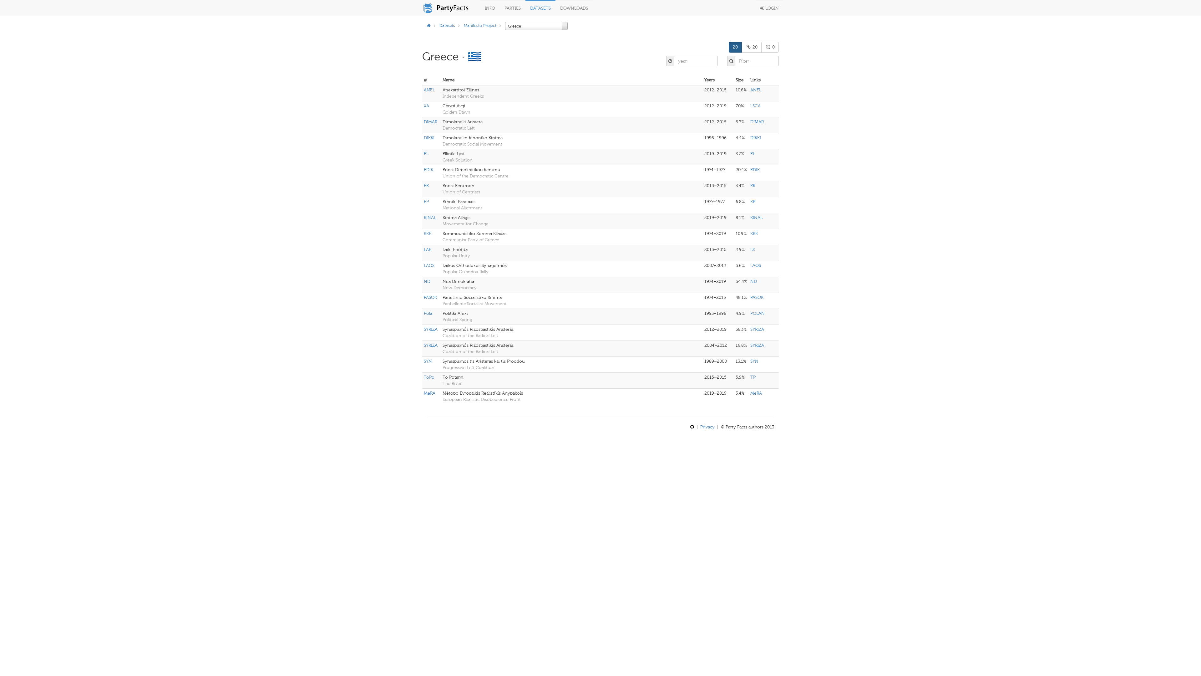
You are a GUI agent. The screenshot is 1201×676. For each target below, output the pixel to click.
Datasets (540, 8)
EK (426, 185)
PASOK (430, 297)
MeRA (429, 393)
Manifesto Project (480, 25)
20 (735, 47)
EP (426, 201)
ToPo (429, 377)
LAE (427, 249)
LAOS (429, 265)
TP (753, 377)
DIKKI (429, 138)
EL (426, 153)
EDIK (428, 169)
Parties (512, 8)
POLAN (757, 313)
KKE (427, 233)
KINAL (430, 217)
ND (427, 281)
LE (752, 249)
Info (490, 8)
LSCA (755, 106)
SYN (428, 361)
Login (771, 8)
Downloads (574, 8)
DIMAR (430, 122)
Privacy (707, 427)
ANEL (429, 90)
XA (426, 106)
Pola (428, 313)
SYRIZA (431, 329)
